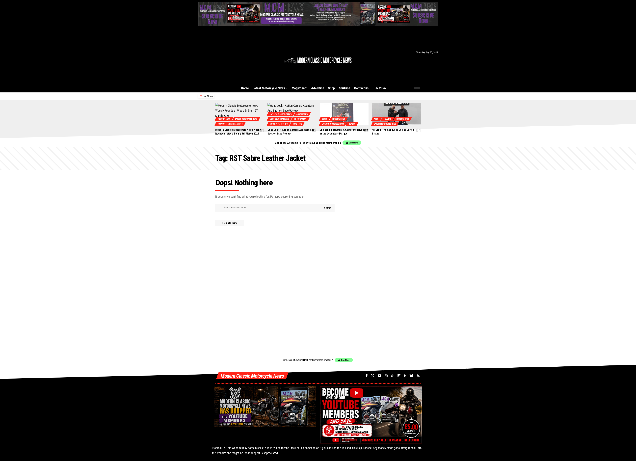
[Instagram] (213, 52)
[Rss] (235, 52)
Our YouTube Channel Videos (229, 124)
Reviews (352, 124)
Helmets (387, 119)
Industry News (223, 119)
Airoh (376, 119)
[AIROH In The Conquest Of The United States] (396, 114)
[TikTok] (217, 52)
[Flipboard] (222, 52)
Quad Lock (296, 124)
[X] (204, 52)
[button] (402, 88)
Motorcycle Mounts (279, 124)
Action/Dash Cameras (279, 119)
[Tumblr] (226, 52)
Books (324, 119)
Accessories (302, 114)
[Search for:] (271, 208)
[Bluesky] (230, 52)
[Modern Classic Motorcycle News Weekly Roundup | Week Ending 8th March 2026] (239, 114)
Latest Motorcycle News (246, 119)
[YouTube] (208, 52)
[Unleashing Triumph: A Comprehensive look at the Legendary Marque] (344, 114)
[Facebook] (200, 52)
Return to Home (229, 222)
